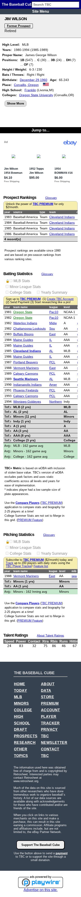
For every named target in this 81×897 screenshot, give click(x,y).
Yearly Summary (54, 292)
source (17, 212)
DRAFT (20, 729)
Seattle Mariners (25, 379)
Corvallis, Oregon (26, 85)
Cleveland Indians (62, 217)
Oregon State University (36, 95)
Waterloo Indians (25, 323)
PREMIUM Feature (30, 520)
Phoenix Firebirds (25, 390)
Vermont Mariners (26, 368)
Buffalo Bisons (23, 334)
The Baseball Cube (18, 4)
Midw (53, 323)
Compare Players (27, 502)
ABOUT (47, 684)
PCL (52, 362)
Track (9, 563)
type (42, 212)
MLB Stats (22, 281)
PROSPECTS (26, 736)
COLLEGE (23, 710)
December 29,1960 (33, 80)
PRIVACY (49, 729)
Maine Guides (23, 340)
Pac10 (53, 312)
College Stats (20, 292)
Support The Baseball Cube (40, 845)
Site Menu (40, 11)
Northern (55, 401)
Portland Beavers (25, 362)
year (7, 212)
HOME (19, 684)
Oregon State (22, 312)
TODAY (20, 690)
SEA (74, 576)
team (52, 212)
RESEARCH (25, 743)
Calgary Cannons (25, 373)
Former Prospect (18, 26)
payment (62, 853)
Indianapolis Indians (27, 384)
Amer (53, 384)
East (52, 334)
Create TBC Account (60, 299)
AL (51, 351)
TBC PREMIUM (43, 204)
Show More (15, 103)
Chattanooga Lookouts (29, 328)
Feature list (41, 566)
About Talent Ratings (50, 635)
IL (50, 340)
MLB (18, 697)
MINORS (21, 703)
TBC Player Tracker (19, 566)
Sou (52, 328)
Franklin (30, 90)
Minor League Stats (25, 287)
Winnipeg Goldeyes (27, 401)
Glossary (51, 198)
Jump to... (41, 130)
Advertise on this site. (41, 890)
